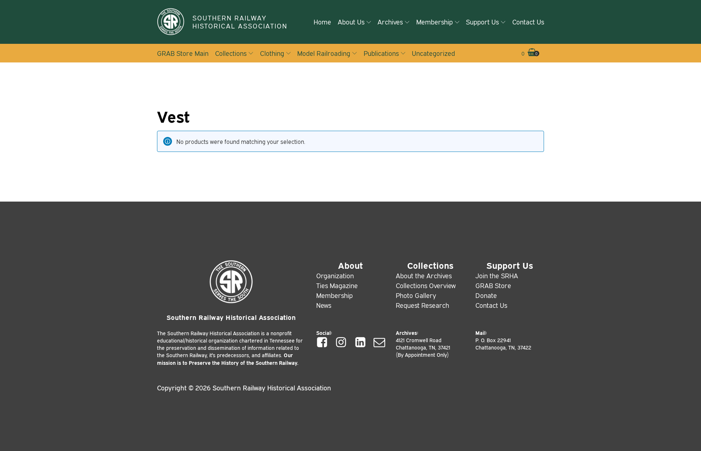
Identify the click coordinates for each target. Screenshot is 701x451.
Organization (335, 275)
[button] (528, 53)
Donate (486, 295)
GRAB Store (493, 285)
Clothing (272, 53)
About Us (351, 21)
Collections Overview (426, 285)
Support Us (482, 21)
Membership (434, 21)
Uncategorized (433, 53)
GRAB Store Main (182, 53)
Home (322, 21)
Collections (230, 53)
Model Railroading (323, 53)
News (323, 305)
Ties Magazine (337, 285)
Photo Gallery (416, 295)
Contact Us (528, 21)
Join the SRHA (496, 275)
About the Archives (424, 275)
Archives (390, 21)
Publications (381, 53)
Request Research (422, 305)
